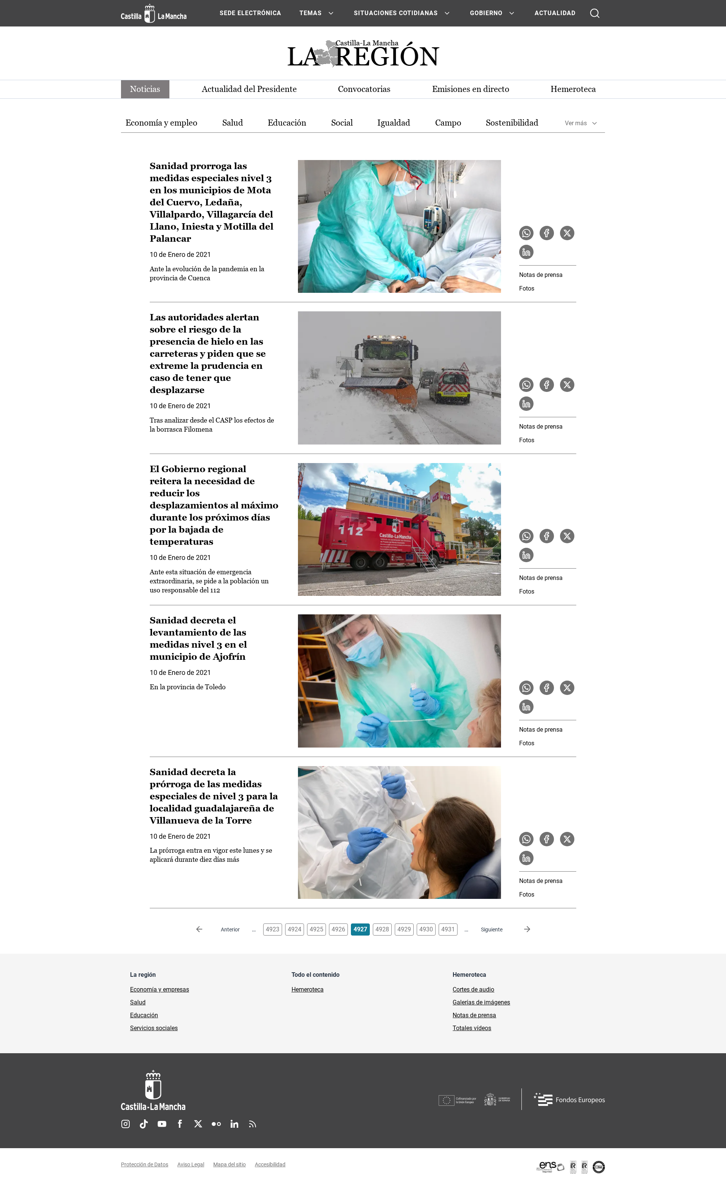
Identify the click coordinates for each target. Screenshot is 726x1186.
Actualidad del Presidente (249, 89)
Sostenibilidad (512, 122)
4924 (294, 929)
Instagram (125, 1123)
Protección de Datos (144, 1164)
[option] (161, 123)
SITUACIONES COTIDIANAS (396, 13)
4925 (316, 929)
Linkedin (234, 1123)
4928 (382, 929)
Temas (310, 13)
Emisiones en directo (470, 89)
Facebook (180, 1123)
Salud (232, 122)
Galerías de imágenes (481, 1002)
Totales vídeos (472, 1028)
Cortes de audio (473, 989)
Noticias (145, 89)
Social (342, 122)
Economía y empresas (159, 989)
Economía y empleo (161, 122)
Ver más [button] (576, 123)
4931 (448, 929)
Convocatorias (364, 89)
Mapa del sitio (229, 1164)
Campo (448, 122)
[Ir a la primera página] (205, 929)
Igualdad (393, 122)
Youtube (162, 1123)
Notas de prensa (541, 274)
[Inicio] (223, 1090)
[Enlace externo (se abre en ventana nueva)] (570, 1167)
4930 (426, 929)
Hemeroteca (573, 89)
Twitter (198, 1123)
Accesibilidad (270, 1164)
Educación (287, 122)
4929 (404, 929)
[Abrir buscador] (595, 13)
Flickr (216, 1123)
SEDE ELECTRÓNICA (250, 13)
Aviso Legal (190, 1164)
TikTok (144, 1123)
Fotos (526, 288)
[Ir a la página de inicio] (153, 13)
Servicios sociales (154, 1028)
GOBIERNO (486, 13)
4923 (272, 929)
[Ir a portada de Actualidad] (363, 55)
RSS (253, 1123)
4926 (338, 929)
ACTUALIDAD (555, 13)
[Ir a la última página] (521, 929)
